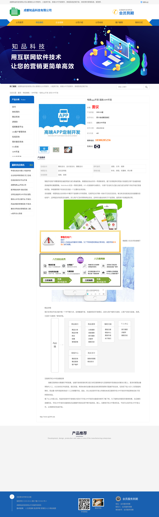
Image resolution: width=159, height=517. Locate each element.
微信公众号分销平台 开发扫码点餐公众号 (22, 199)
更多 (31, 165)
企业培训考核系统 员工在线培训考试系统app (22, 175)
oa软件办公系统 (16, 213)
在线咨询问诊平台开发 (19, 180)
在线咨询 (16, 137)
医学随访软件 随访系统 (19, 190)
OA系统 (15, 147)
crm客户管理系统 (19, 132)
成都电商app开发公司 (18, 185)
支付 (14, 107)
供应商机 (39, 22)
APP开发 (34, 93)
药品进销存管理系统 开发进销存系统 (22, 204)
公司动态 (99, 22)
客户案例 (119, 22)
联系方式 (139, 22)
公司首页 (19, 22)
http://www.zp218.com (47, 417)
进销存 (15, 122)
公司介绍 (79, 22)
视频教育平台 (17, 127)
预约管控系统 (17, 142)
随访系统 (16, 117)
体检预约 (16, 112)
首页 (19, 93)
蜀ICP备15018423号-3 (39, 501)
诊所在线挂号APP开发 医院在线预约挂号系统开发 (22, 194)
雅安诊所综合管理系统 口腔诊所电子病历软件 (22, 209)
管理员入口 (45, 508)
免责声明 (37, 508)
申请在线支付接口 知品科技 (21, 171)
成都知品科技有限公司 (24, 505)
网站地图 (52, 508)
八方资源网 (29, 508)
